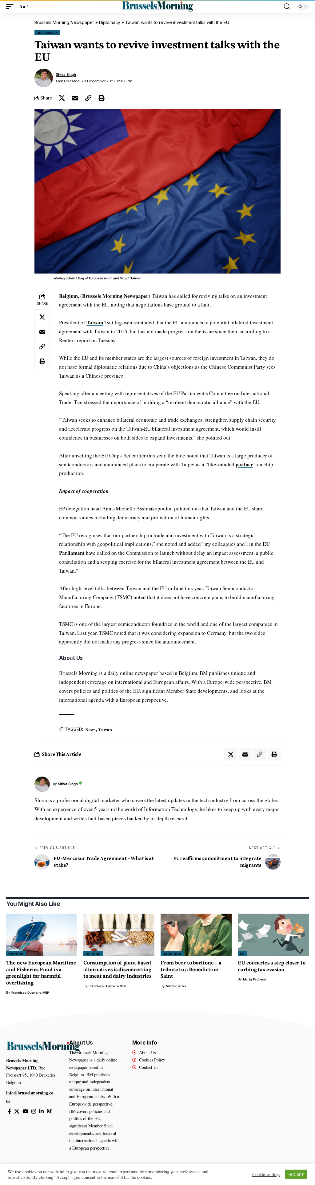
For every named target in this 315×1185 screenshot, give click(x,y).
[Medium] (49, 1111)
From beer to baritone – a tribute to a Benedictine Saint (191, 969)
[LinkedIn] (41, 1111)
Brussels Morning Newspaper (64, 22)
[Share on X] (62, 98)
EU (242, 954)
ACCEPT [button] (296, 1174)
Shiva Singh (66, 74)
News (90, 729)
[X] (17, 1111)
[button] (11, 6)
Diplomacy (109, 22)
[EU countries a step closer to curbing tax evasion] (273, 935)
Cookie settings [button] (266, 1174)
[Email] (75, 98)
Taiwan (94, 322)
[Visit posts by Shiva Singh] (43, 78)
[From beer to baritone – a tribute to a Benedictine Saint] (196, 935)
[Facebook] (9, 1111)
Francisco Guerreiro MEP (30, 992)
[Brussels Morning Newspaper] (157, 6)
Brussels (172, 954)
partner (244, 464)
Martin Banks (176, 986)
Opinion (16, 954)
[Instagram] (34, 1111)
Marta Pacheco (254, 979)
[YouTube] (25, 1111)
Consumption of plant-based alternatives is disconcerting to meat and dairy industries (117, 969)
